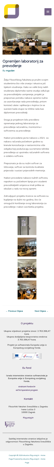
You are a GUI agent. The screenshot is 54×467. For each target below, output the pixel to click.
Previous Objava (14, 311)
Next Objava (41, 311)
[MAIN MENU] (47, 11)
